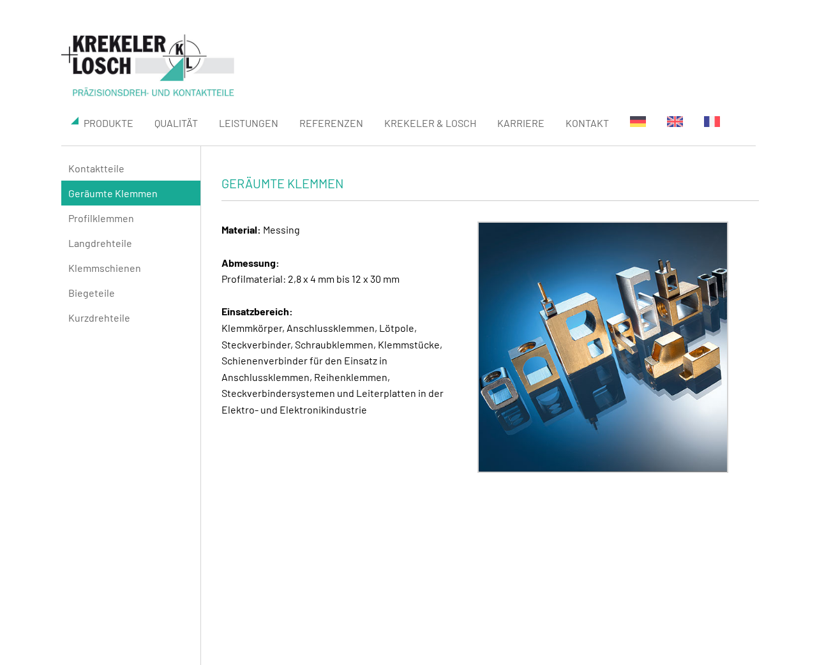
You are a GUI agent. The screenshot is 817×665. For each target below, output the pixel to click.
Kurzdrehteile (99, 317)
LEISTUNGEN (248, 123)
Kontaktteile (96, 168)
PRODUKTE (108, 123)
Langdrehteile (100, 243)
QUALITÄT (176, 123)
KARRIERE (520, 123)
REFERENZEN (331, 123)
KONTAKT (587, 123)
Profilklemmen (101, 218)
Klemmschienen (104, 268)
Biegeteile (91, 293)
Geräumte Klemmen (113, 193)
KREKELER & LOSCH (430, 123)
